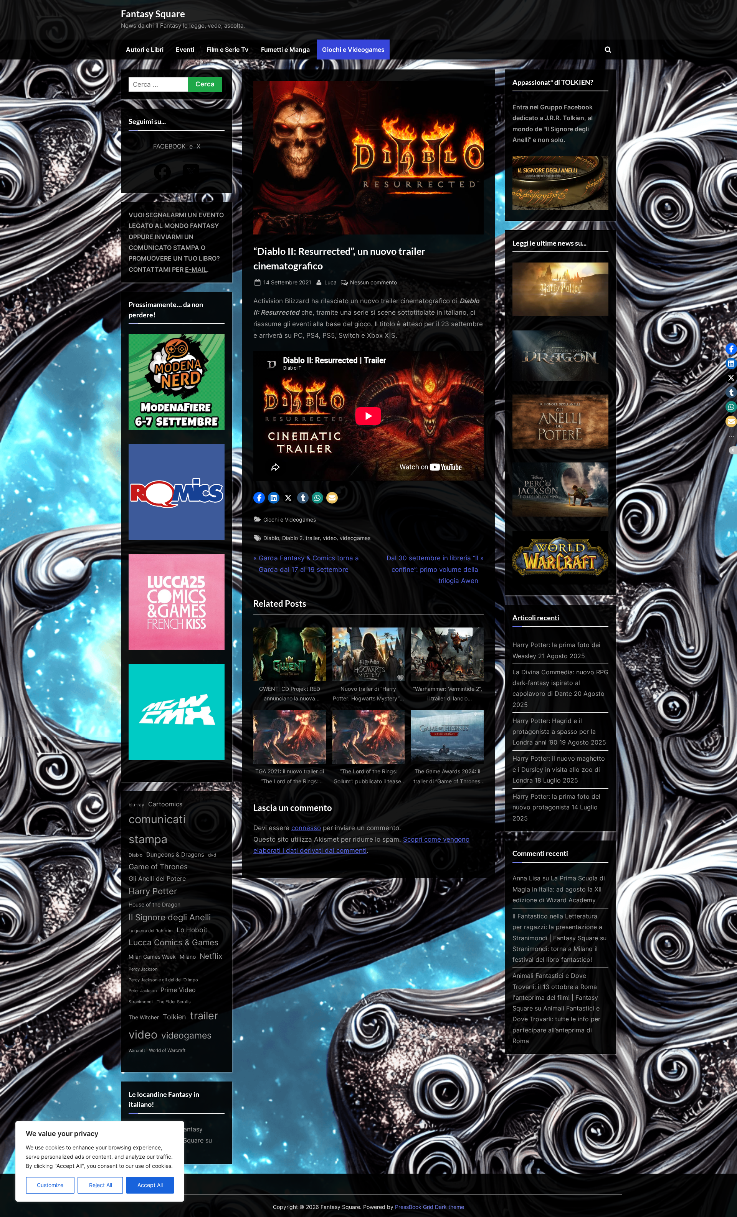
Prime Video (178, 990)
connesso (306, 828)
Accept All (150, 1185)
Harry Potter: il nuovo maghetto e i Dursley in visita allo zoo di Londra (558, 769)
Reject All (100, 1185)
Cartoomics (165, 804)
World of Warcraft (167, 1050)
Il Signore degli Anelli (170, 917)
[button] (259, 498)
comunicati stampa (157, 828)
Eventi (185, 49)
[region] (99, 1161)
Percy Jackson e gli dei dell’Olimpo (163, 980)
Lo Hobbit (192, 930)
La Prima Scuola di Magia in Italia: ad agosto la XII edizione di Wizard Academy (558, 889)
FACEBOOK (169, 146)
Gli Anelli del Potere (157, 878)
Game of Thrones (158, 866)
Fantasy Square (153, 13)
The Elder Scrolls (174, 1001)
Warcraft (137, 1050)
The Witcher (144, 1017)
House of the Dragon (154, 905)
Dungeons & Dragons (175, 854)
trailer (313, 538)
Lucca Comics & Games (173, 942)
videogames (355, 538)
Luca (330, 282)
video (330, 538)
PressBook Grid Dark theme (429, 1207)
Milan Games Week (152, 957)
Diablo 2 (292, 538)
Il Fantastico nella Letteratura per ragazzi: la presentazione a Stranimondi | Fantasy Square (557, 927)
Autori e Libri (145, 49)
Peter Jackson (143, 990)
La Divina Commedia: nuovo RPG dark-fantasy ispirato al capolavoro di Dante (560, 683)
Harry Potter (153, 891)
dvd (212, 855)
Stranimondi (141, 1001)
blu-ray (136, 804)
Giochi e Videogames (353, 49)
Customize (50, 1185)
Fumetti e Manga (285, 49)
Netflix (211, 956)
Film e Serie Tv (227, 49)
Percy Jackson (143, 969)
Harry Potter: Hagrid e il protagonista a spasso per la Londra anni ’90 (554, 731)
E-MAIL (196, 269)
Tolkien (174, 1016)
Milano (188, 956)
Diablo (271, 538)
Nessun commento (373, 283)
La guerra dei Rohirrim (151, 930)
